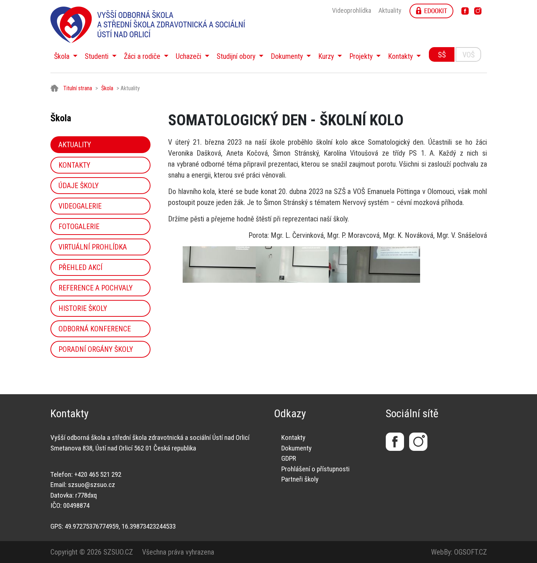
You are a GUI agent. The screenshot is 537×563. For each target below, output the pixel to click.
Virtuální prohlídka (92, 247)
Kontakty (74, 165)
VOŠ (468, 54)
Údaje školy (78, 185)
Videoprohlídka (351, 10)
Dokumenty (296, 448)
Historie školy (82, 308)
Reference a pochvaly (95, 288)
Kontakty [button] (401, 56)
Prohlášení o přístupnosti (315, 469)
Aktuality (389, 10)
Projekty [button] (361, 56)
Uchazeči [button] (189, 56)
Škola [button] (62, 56)
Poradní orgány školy (95, 349)
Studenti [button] (97, 56)
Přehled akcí (80, 267)
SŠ (442, 54)
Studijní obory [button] (237, 56)
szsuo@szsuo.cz (91, 484)
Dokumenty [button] (288, 56)
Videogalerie (80, 206)
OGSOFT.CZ (470, 552)
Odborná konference (94, 328)
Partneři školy (300, 479)
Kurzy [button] (327, 56)
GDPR (288, 458)
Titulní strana (77, 88)
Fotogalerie (78, 226)
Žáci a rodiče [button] (143, 56)
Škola (107, 88)
